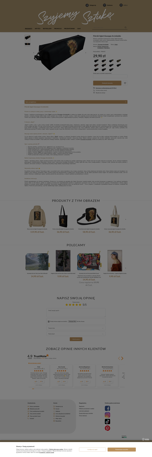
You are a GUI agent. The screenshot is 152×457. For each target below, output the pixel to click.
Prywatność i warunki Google (46, 452)
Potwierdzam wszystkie (121, 449)
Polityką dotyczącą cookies (56, 449)
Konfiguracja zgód (92, 449)
